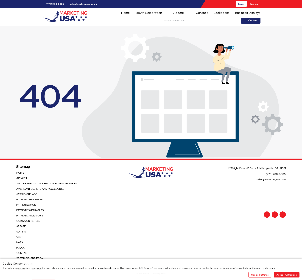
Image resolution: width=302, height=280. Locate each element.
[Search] (236, 20)
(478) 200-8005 (54, 4)
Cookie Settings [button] (260, 274)
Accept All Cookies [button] (287, 274)
